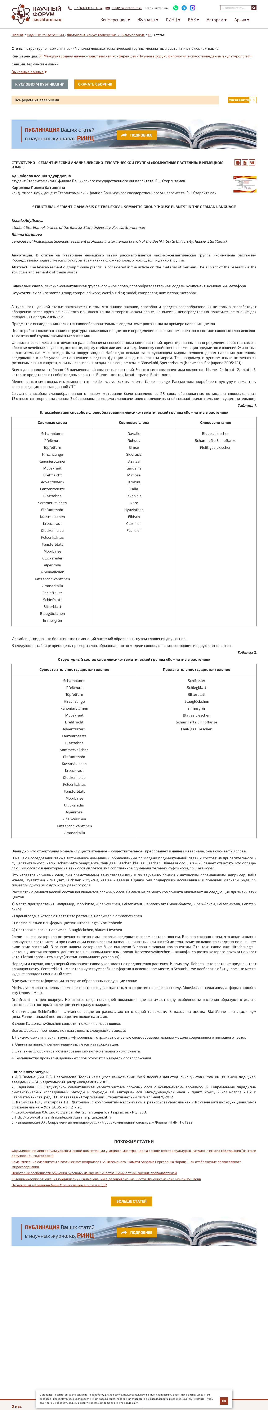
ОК (224, 1401)
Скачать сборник (95, 84)
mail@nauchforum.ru (127, 8)
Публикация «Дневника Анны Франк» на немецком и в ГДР (59, 1185)
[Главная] (37, 14)
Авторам (215, 19)
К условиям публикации (39, 84)
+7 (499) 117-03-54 (88, 8)
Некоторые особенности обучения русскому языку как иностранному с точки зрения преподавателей (94, 1173)
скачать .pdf (245, 162)
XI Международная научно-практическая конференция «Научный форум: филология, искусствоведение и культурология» (145, 56)
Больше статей (131, 1201)
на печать (237, 162)
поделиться (252, 162)
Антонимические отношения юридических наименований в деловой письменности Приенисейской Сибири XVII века (106, 1179)
